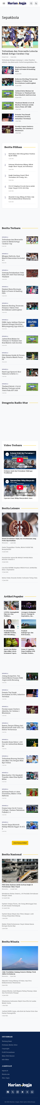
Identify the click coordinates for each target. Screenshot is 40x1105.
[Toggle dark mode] (36, 3)
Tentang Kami (7, 1041)
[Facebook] (8, 1092)
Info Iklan (5, 1059)
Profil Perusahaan (8, 1052)
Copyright (5, 1048)
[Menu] (4, 3)
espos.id (5, 1070)
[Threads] (27, 1092)
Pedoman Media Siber (9, 1045)
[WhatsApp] (32, 1092)
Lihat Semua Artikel (20, 843)
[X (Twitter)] (13, 1092)
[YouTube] (22, 1092)
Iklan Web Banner (8, 1056)
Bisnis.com (6, 1074)
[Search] (31, 3)
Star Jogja (6, 1078)
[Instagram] (18, 1092)
